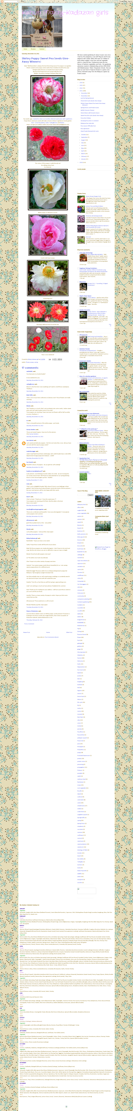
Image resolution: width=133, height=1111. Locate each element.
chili (78, 587)
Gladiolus (80, 655)
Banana (79, 525)
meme (79, 711)
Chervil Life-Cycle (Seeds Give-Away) (91, 101)
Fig (78, 628)
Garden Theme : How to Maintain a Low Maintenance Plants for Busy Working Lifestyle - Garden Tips (97, 313)
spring (36, 362)
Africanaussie (83, 335)
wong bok (80, 879)
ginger (79, 649)
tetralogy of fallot (82, 850)
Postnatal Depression (83, 755)
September (84, 137)
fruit (78, 640)
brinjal (79, 543)
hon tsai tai (80, 670)
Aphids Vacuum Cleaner (87, 110)
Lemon (79, 693)
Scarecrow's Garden (85, 361)
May (82, 148)
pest (78, 743)
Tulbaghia (80, 862)
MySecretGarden (84, 443)
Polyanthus (80, 749)
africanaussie (30, 520)
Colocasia (80, 593)
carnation (80, 566)
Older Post (69, 632)
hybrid (79, 672)
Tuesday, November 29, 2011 (34, 607)
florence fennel (81, 634)
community (80, 596)
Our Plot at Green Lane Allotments (89, 413)
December (84, 93)
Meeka (62, 122)
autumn (79, 519)
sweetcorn (80, 847)
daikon (79, 616)
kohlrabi (79, 684)
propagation (80, 767)
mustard (79, 714)
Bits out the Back (84, 391)
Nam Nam (80, 717)
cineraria (79, 590)
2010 (81, 162)
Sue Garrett (29, 462)
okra (78, 720)
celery (79, 578)
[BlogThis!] (55, 359)
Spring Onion (81, 823)
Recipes (33, 49)
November (84, 96)
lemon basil (80, 696)
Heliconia (80, 661)
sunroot (79, 838)
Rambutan (80, 782)
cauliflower (80, 575)
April (82, 151)
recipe (79, 785)
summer (79, 832)
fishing (79, 631)
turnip (79, 867)
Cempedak (80, 581)
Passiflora (80, 732)
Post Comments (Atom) (51, 637)
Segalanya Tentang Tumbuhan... (89, 268)
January (83, 159)
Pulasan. (79, 770)
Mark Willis (29, 395)
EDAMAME (80, 622)
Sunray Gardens (31, 429)
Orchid (79, 726)
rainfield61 (29, 371)
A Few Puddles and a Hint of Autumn (98, 415)
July (82, 142)
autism (79, 516)
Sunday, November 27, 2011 (34, 480)
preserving (80, 764)
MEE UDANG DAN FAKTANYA (95, 254)
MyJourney (83, 282)
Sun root (88, 237)
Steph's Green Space (85, 296)
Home (25, 49)
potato (79, 758)
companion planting (83, 599)
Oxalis (89, 473)
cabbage (79, 554)
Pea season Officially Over (88, 126)
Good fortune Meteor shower (96, 430)
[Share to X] (57, 359)
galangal (79, 643)
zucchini (79, 882)
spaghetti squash (82, 814)
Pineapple (80, 746)
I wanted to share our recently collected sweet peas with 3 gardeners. (52, 119)
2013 (81, 85)
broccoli (79, 546)
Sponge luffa (81, 817)
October (83, 134)
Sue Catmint (29, 440)
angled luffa (80, 510)
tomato (79, 853)
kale (78, 678)
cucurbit (79, 611)
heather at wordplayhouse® (34, 471)
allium (79, 507)
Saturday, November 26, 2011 (34, 380)
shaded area (81, 805)
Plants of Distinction (32, 611)
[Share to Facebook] (59, 359)
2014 (81, 82)
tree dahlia (80, 859)
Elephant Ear (80, 625)
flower (28, 362)
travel (79, 856)
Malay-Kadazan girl (31, 538)
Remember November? (94, 362)
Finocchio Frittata (86, 118)
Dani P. (28, 496)
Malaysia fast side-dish (87, 123)
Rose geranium (85, 128)
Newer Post (26, 632)
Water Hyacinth (81, 870)
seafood (79, 797)
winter (79, 876)
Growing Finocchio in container (90, 120)
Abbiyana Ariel (81, 504)
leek (78, 687)
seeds (79, 803)
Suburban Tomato (85, 349)
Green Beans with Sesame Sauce (90, 113)
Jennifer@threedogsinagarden (35, 509)
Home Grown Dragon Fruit (93, 196)
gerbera (79, 646)
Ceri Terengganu (81, 584)
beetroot (80, 531)
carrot (79, 569)
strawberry (80, 826)
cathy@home (30, 384)
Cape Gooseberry (82, 560)
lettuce (79, 699)
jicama (79, 675)
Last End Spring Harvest (87, 98)
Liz (27, 420)
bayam (79, 528)
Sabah (79, 794)
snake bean (80, 811)
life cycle (79, 702)
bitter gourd (80, 537)
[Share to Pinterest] (61, 359)
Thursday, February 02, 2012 (34, 620)
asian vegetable (81, 513)
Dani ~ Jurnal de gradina (38, 122)
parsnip (79, 729)
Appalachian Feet (85, 458)
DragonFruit (80, 619)
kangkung (80, 681)
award (79, 522)
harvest (79, 658)
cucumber (80, 608)
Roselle (79, 791)
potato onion (81, 761)
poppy (32, 362)
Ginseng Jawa (81, 652)
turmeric (79, 864)
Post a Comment (29, 624)
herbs (79, 664)
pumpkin (79, 773)
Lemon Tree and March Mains (94, 206)
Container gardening (83, 602)
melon (79, 708)
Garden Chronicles (85, 310)
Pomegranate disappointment (88, 350)
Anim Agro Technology (86, 253)
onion (79, 723)
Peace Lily (80, 740)
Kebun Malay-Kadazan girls (65, 12)
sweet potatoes (81, 844)
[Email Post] (49, 359)
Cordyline (80, 605)
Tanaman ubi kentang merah (94, 216)
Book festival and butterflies (95, 336)
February (84, 156)
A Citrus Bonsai (92, 297)
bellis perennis (81, 534)
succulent (80, 829)
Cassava (79, 572)
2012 (81, 88)
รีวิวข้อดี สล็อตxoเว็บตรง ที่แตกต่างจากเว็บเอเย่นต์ (93, 460)
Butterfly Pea (81, 551)
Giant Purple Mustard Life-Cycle (90, 131)
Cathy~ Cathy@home (51, 122)
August (83, 140)
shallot (79, 808)
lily (78, 705)
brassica (79, 540)
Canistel (79, 557)
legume (79, 690)
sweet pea (80, 841)
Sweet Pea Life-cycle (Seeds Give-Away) (92, 115)
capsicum (80, 563)
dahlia (79, 614)
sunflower (80, 835)
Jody (27, 484)
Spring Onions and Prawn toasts (90, 107)
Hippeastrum (81, 667)
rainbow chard (81, 779)
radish (79, 776)
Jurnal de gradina (84, 472)
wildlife (79, 873)
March (83, 153)
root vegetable (81, 788)
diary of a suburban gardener (88, 376)
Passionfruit (80, 735)
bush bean (80, 549)
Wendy (28, 529)
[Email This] (53, 359)
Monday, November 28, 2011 (34, 505)
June (82, 145)
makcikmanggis (30, 451)
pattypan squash (82, 738)
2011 (81, 91)
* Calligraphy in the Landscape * (89, 429)
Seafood (41, 49)
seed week (80, 800)
